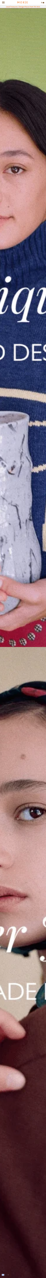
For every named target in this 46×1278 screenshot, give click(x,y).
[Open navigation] (3, 2)
